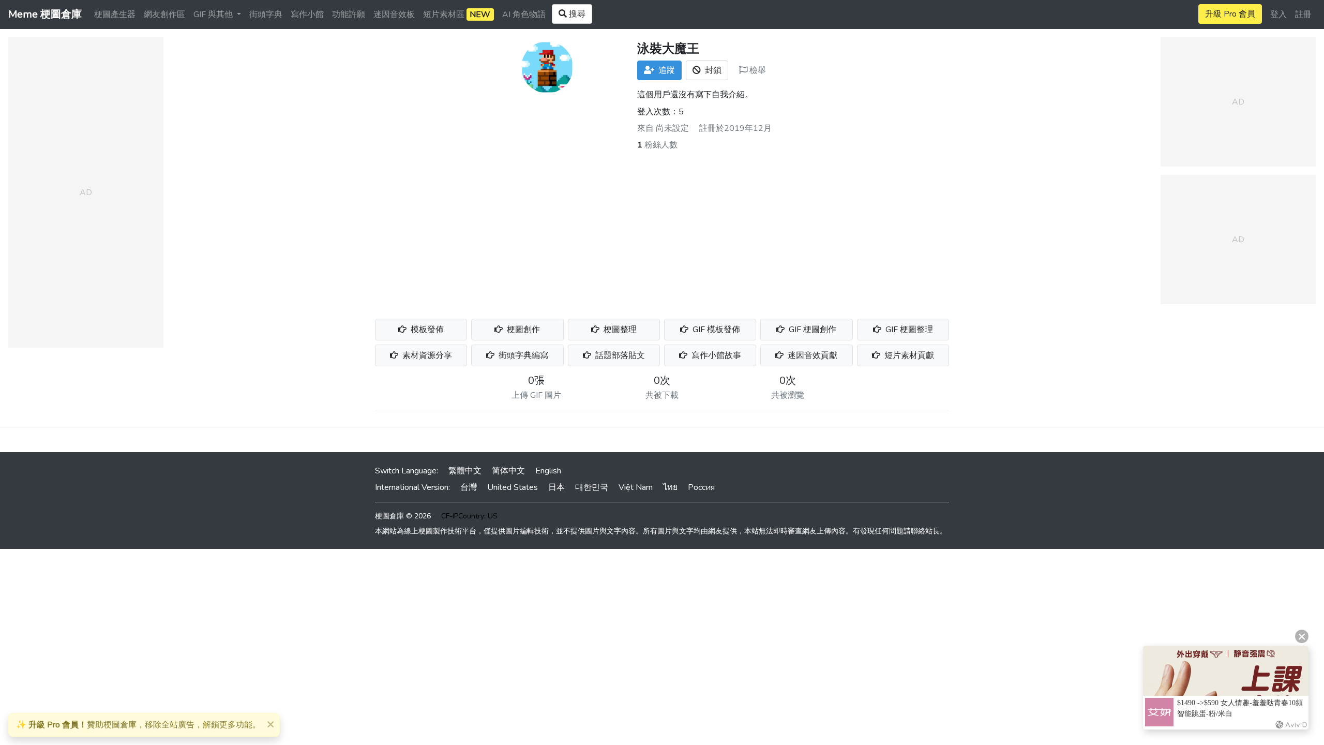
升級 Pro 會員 (1230, 14)
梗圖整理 (619, 329)
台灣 (468, 487)
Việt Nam (636, 487)
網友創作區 (164, 14)
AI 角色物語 (524, 14)
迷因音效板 (394, 14)
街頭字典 (265, 14)
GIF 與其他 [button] (214, 14)
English (548, 470)
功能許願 (348, 14)
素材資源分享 (426, 355)
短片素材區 (456, 14)
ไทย (670, 487)
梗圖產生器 (115, 14)
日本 (556, 487)
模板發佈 (426, 329)
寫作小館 (307, 14)
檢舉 (756, 70)
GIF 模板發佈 (715, 329)
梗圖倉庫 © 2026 (403, 516)
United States (512, 487)
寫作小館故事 (715, 355)
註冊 (1303, 14)
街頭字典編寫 (522, 355)
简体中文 (508, 470)
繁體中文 (465, 470)
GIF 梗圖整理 (908, 329)
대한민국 (591, 487)
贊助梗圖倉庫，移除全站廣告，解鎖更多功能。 (138, 725)
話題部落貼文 (619, 355)
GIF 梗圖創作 (811, 329)
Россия (701, 487)
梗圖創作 (522, 329)
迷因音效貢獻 (811, 355)
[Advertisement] (662, 228)
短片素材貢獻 (908, 355)
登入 (1278, 14)
